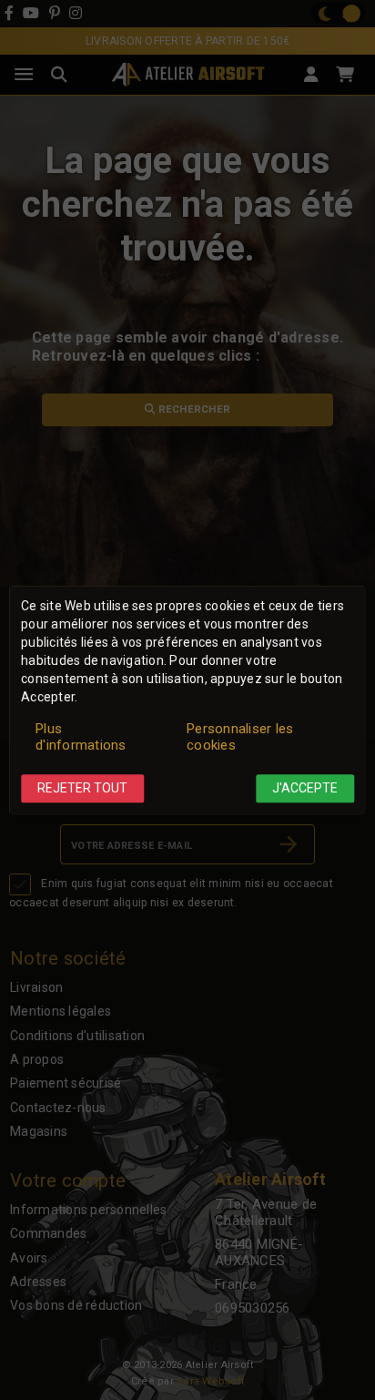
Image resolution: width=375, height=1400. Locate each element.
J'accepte (305, 789)
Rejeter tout (82, 789)
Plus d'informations (81, 737)
